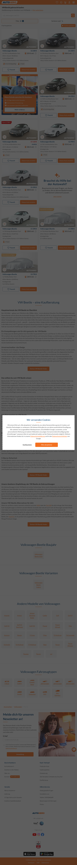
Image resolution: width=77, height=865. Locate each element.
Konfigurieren (27, 445)
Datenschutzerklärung (37, 436)
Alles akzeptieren (46, 445)
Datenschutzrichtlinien (59, 436)
